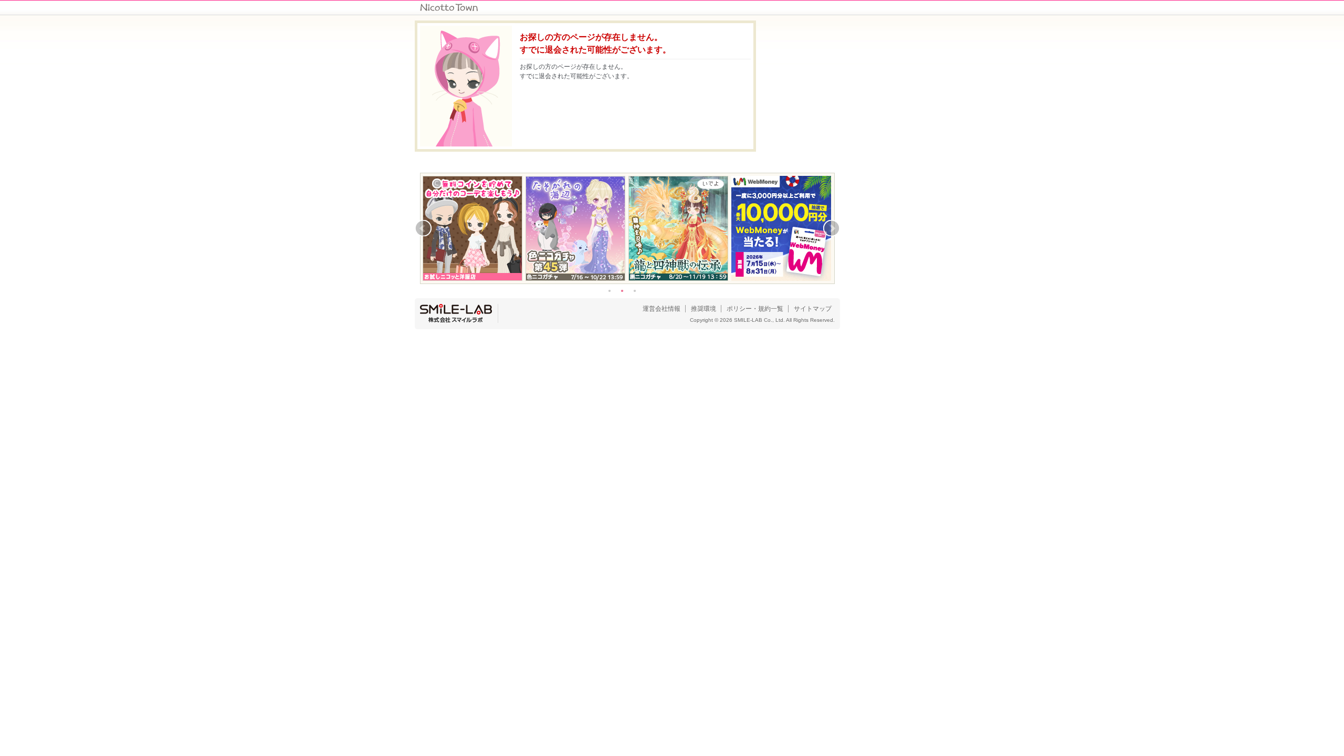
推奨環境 (703, 308)
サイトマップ (813, 308)
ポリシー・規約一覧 (755, 308)
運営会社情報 (661, 308)
